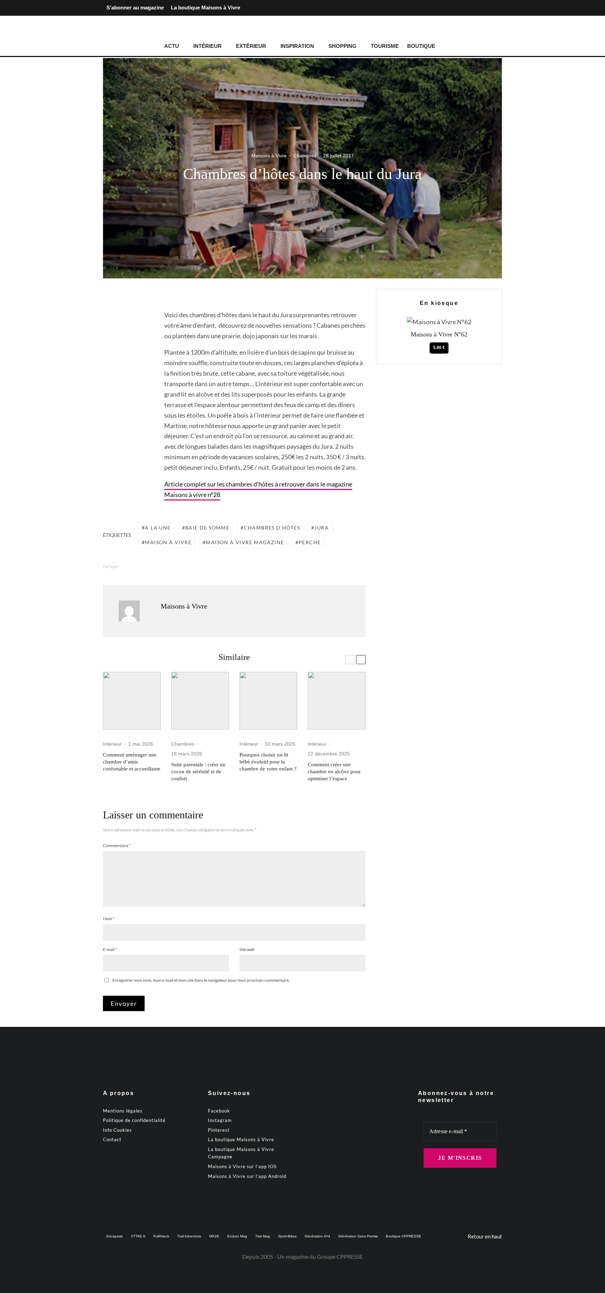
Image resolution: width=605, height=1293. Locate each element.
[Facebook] (474, 8)
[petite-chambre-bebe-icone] (268, 701)
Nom (108, 918)
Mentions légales (122, 1111)
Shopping (342, 46)
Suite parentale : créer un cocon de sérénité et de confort (198, 771)
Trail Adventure (189, 1236)
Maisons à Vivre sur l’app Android (247, 1176)
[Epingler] (125, 346)
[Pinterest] (496, 8)
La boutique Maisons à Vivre (205, 7)
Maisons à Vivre (269, 155)
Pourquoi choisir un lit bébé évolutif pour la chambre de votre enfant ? (268, 762)
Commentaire (117, 845)
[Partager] (125, 320)
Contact (112, 1139)
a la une (158, 528)
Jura (321, 528)
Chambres (305, 155)
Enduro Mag (237, 1236)
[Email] (125, 373)
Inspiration (297, 46)
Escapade (114, 1236)
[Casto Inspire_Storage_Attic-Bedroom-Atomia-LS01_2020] (132, 701)
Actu (171, 46)
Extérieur (251, 46)
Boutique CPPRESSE (403, 1236)
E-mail (110, 949)
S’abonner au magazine (135, 7)
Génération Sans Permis (358, 1236)
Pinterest (219, 1130)
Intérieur (207, 46)
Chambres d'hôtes (272, 528)
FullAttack (161, 1236)
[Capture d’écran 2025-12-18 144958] (337, 701)
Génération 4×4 (317, 1236)
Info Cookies (117, 1130)
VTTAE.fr (138, 1236)
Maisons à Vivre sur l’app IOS (242, 1166)
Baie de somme (207, 528)
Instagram (220, 1120)
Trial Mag (262, 1236)
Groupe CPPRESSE (340, 1256)
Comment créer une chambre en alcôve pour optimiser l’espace (334, 771)
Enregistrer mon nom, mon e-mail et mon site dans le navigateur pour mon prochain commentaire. (201, 980)
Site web (247, 949)
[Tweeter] (125, 333)
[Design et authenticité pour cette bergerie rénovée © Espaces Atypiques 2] (200, 701)
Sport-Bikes (287, 1236)
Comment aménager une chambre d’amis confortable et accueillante (131, 762)
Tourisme (385, 46)
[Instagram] (485, 8)
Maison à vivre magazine (245, 542)
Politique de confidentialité (134, 1120)
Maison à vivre (168, 542)
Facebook (219, 1111)
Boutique (421, 46)
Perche (310, 542)
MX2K (214, 1236)
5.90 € (439, 347)
